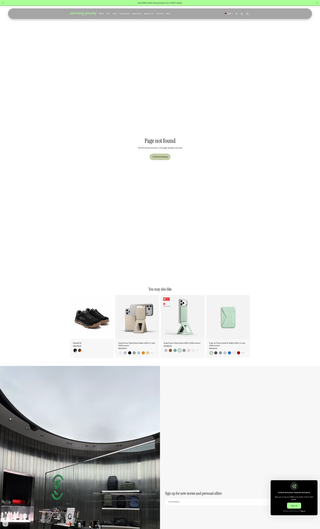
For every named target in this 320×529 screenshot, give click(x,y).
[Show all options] (152, 353)
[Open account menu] (241, 14)
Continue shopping (160, 157)
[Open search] (236, 14)
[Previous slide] (3, 3)
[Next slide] (317, 3)
